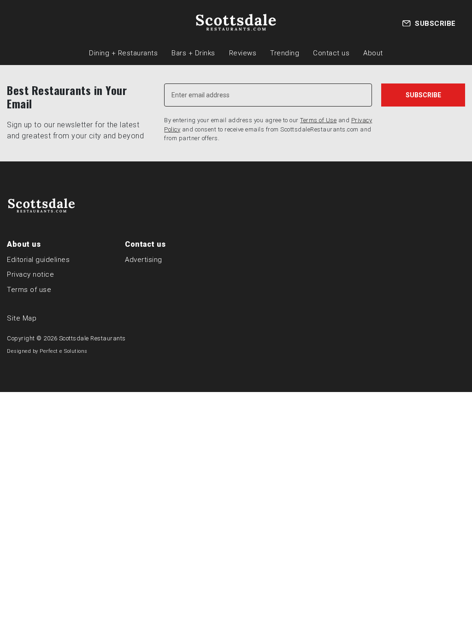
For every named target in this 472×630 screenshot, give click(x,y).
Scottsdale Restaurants (92, 338)
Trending (284, 53)
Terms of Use (318, 120)
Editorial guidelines (38, 260)
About (373, 53)
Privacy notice (30, 274)
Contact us (331, 53)
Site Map (21, 318)
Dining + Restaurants (123, 53)
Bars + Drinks (193, 53)
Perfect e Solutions (64, 351)
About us (24, 244)
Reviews (243, 53)
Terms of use (29, 289)
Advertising (143, 260)
